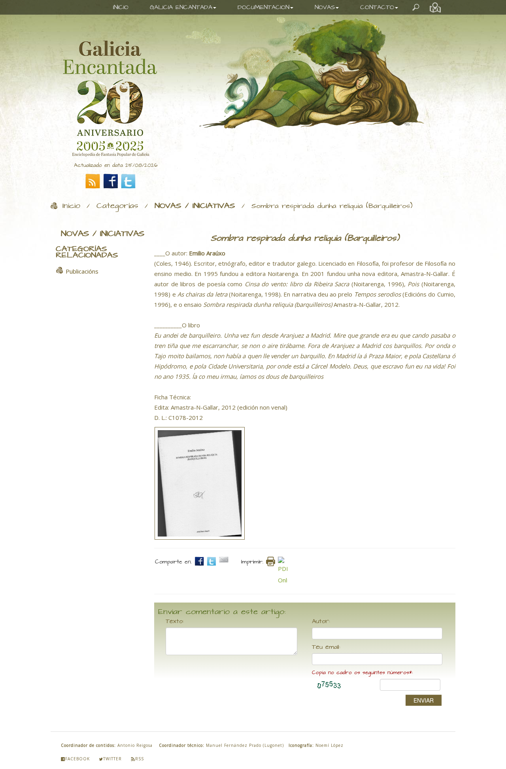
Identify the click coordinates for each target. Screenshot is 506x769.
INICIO (120, 7)
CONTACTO (377, 7)
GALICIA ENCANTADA (181, 7)
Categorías (117, 206)
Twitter (112, 758)
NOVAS (325, 7)
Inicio (71, 206)
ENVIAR (423, 700)
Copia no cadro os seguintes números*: (362, 672)
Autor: (321, 621)
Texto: (175, 621)
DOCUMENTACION (263, 7)
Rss (139, 758)
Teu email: (326, 647)
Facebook (77, 758)
